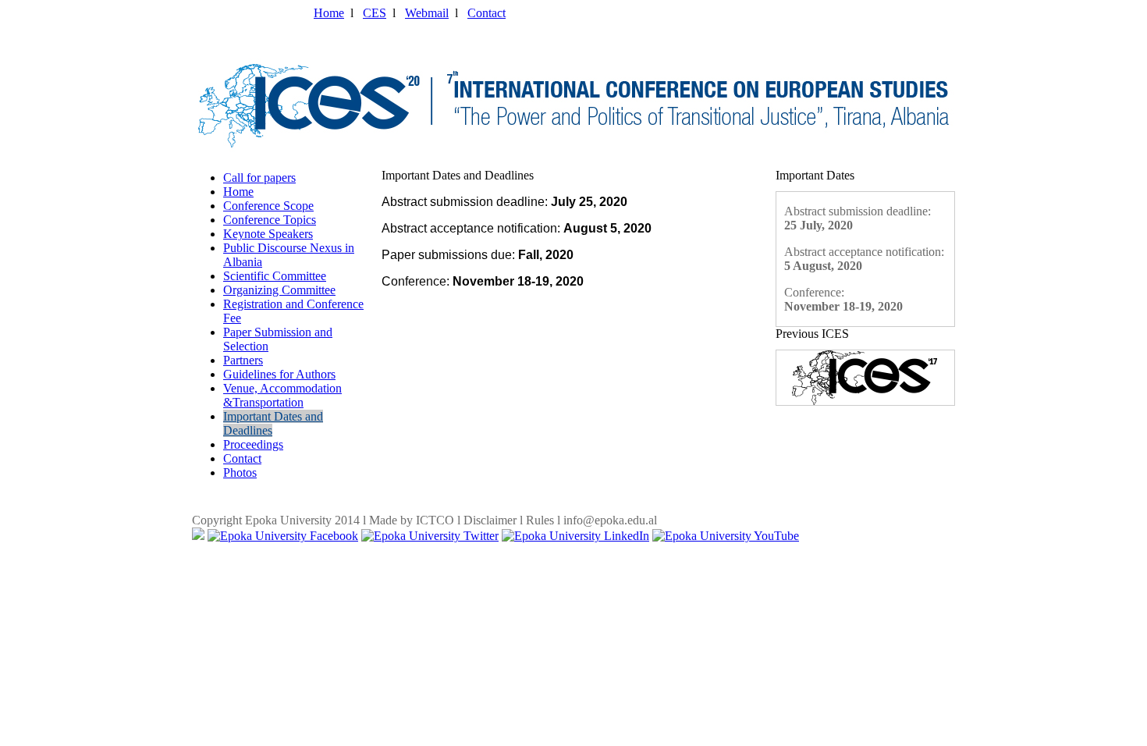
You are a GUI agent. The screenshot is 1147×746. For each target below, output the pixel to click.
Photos (240, 472)
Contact (486, 13)
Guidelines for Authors (279, 374)
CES (374, 13)
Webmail (427, 13)
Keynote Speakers (268, 233)
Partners (243, 360)
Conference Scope (268, 205)
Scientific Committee (274, 275)
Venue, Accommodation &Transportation (282, 395)
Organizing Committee (279, 290)
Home (329, 13)
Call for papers (259, 177)
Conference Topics (269, 219)
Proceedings (253, 444)
